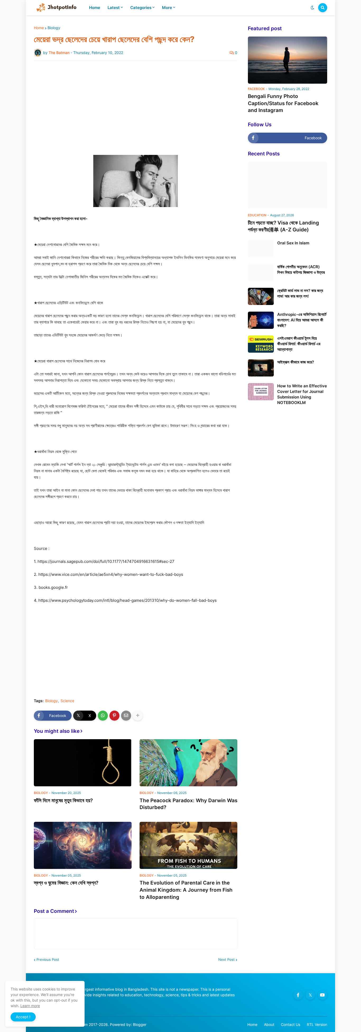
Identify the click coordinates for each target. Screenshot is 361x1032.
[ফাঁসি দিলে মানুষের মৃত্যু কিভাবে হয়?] (83, 762)
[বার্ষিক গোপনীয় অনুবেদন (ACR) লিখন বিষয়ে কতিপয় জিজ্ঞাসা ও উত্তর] (261, 272)
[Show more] (138, 716)
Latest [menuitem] (114, 7)
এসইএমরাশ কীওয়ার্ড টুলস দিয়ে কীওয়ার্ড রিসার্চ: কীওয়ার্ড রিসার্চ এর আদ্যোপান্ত (298, 344)
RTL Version (317, 1024)
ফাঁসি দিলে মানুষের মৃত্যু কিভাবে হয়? (63, 800)
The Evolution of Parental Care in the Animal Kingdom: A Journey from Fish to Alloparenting (186, 890)
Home (39, 28)
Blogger (139, 1024)
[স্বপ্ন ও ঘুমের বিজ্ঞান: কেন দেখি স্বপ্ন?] (83, 845)
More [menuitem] (167, 7)
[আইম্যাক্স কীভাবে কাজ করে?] (261, 367)
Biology (54, 28)
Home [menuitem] (94, 7)
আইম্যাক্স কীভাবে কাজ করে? (295, 362)
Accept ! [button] (23, 1017)
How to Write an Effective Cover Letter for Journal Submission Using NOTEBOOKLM (302, 394)
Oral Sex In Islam (293, 242)
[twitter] (310, 995)
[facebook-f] (298, 995)
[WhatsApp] (103, 716)
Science (67, 701)
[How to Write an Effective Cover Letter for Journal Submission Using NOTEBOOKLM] (261, 391)
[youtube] (322, 995)
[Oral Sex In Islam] (261, 248)
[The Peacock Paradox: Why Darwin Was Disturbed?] (188, 762)
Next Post (226, 959)
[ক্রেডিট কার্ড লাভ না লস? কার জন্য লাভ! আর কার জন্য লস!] (261, 296)
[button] (312, 7)
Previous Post (47, 959)
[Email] (126, 716)
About (269, 1024)
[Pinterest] (114, 716)
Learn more (30, 1005)
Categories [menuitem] (140, 7)
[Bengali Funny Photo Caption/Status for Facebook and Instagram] (287, 60)
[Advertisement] (135, 105)
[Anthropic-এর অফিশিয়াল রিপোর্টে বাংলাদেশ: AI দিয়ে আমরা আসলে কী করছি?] (261, 320)
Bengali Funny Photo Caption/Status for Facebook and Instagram (283, 103)
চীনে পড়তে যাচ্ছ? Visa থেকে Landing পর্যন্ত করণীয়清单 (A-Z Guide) (283, 226)
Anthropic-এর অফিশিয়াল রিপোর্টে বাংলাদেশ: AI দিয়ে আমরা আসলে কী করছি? (301, 320)
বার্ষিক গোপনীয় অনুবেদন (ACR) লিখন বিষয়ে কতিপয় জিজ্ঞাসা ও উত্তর (301, 269)
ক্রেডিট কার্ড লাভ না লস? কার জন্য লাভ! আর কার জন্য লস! (300, 293)
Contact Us (290, 1024)
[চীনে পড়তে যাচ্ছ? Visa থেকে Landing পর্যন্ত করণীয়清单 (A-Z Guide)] (287, 185)
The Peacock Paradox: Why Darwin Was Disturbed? (188, 804)
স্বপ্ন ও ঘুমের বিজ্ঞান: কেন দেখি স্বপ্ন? (66, 883)
